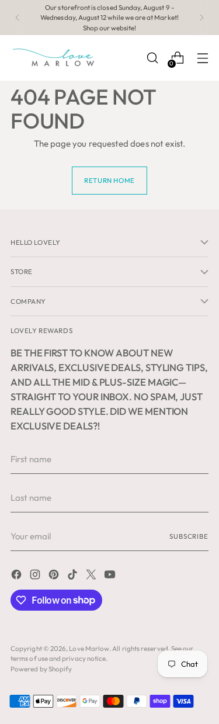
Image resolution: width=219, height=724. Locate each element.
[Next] (201, 17)
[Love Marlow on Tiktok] (74, 576)
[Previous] (17, 17)
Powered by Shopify (41, 668)
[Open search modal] (152, 58)
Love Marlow (89, 648)
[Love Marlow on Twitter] (92, 576)
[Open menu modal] (202, 58)
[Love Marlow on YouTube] (111, 576)
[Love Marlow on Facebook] (18, 576)
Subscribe (188, 536)
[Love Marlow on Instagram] (36, 576)
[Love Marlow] (54, 58)
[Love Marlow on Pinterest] (55, 576)
